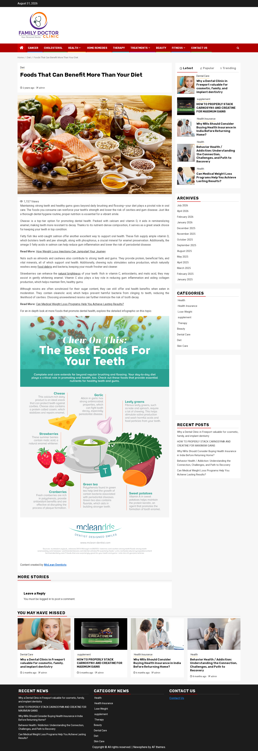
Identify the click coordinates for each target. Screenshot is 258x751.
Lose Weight (184, 311)
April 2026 (182, 210)
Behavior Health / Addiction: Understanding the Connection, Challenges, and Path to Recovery (215, 154)
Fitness (177, 47)
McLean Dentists (55, 564)
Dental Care (202, 75)
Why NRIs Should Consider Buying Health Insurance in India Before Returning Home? (216, 129)
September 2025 (186, 245)
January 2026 (185, 222)
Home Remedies (97, 47)
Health (73, 47)
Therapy (118, 47)
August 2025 (184, 250)
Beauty (161, 47)
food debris (45, 266)
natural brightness (69, 273)
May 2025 (182, 256)
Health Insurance (206, 118)
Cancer (32, 47)
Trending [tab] (229, 68)
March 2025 (184, 267)
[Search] (238, 48)
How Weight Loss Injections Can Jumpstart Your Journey (71, 251)
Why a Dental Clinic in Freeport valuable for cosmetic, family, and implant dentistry (212, 86)
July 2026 (182, 205)
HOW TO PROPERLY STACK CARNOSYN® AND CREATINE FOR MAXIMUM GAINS (216, 107)
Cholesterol (52, 47)
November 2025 (186, 233)
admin (42, 88)
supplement (203, 99)
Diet (22, 67)
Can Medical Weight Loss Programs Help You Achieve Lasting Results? (80, 304)
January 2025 (185, 279)
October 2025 (185, 239)
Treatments (139, 47)
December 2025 (186, 228)
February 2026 (185, 216)
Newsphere (140, 747)
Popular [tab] (208, 68)
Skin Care (182, 345)
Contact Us (199, 47)
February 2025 (185, 273)
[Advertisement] (205, 382)
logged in (45, 599)
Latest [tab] (188, 68)
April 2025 (182, 262)
